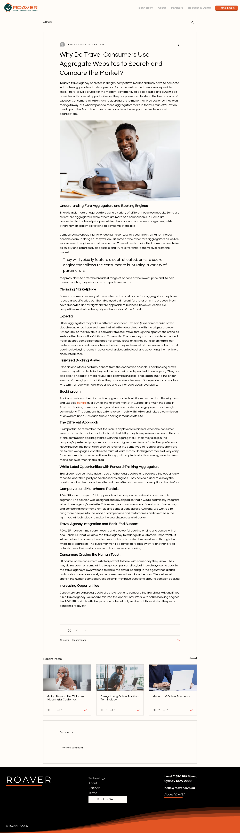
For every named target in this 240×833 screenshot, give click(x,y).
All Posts (47, 22)
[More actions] (178, 45)
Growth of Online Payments (171, 696)
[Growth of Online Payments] (173, 678)
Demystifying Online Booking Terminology (119, 698)
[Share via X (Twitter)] (69, 630)
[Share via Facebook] (61, 630)
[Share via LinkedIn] (77, 630)
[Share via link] (85, 630)
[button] (192, 22)
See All (193, 658)
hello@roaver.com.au (179, 788)
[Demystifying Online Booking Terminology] (120, 678)
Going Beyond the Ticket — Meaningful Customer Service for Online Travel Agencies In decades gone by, (66, 698)
